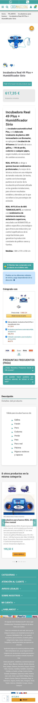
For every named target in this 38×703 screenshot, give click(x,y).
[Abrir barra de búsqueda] (7, 7)
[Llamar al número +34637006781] (27, 2)
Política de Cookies (19, 627)
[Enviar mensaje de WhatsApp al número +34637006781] (10, 2)
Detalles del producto (12, 401)
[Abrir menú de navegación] (3, 7)
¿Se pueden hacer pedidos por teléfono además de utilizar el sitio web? (19, 379)
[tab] (19, 369)
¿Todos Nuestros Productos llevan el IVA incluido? (19, 369)
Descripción (7, 396)
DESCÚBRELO (19, 554)
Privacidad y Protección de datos (23, 624)
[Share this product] (31, 28)
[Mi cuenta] (31, 7)
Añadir (25, 700)
